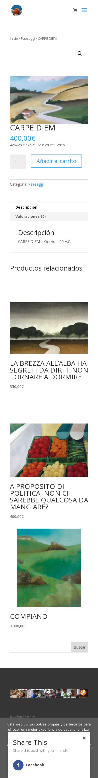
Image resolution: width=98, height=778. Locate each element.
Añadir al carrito (56, 160)
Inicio (14, 38)
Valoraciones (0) (30, 216)
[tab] (49, 207)
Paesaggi (28, 38)
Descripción (26, 207)
